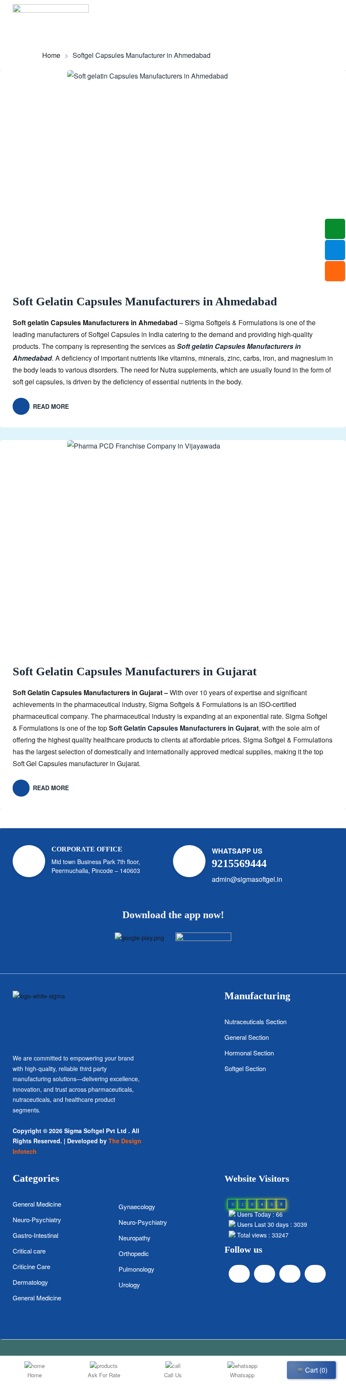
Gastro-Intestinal (35, 1235)
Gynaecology (137, 1206)
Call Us (173, 1375)
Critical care (29, 1250)
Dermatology (30, 1282)
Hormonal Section (249, 1052)
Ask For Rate (104, 1375)
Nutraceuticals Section (255, 1021)
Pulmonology (136, 1268)
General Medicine (37, 1203)
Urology (129, 1284)
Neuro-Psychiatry (37, 1219)
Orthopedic (134, 1253)
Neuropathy (135, 1237)
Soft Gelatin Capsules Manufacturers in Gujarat (135, 671)
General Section (246, 1037)
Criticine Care (31, 1266)
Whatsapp (242, 1375)
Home (51, 55)
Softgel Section (245, 1068)
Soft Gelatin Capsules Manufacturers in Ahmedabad (145, 301)
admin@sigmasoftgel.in (247, 879)
